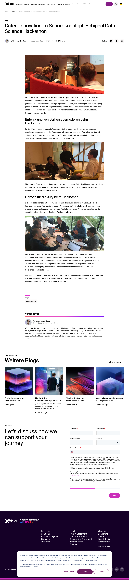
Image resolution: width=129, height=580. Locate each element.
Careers (96, 4)
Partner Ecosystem (50, 536)
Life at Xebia (104, 539)
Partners (79, 4)
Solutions (85, 4)
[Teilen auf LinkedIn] (111, 41)
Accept (85, 571)
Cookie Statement (78, 536)
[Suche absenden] (116, 4)
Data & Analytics (31, 301)
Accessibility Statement (81, 539)
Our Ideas (45, 541)
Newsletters (104, 541)
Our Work (45, 539)
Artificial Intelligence (22, 4)
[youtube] (116, 569)
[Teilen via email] (116, 41)
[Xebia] (9, 4)
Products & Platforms (63, 4)
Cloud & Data (51, 4)
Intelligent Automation (38, 4)
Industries (73, 4)
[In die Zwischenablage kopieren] (122, 41)
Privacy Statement (78, 534)
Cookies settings (68, 571)
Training (91, 4)
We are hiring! (104, 546)
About (101, 4)
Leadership (103, 534)
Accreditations (76, 541)
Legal (72, 531)
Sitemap (74, 544)
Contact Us (103, 536)
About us (102, 531)
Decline (101, 571)
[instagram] (122, 569)
